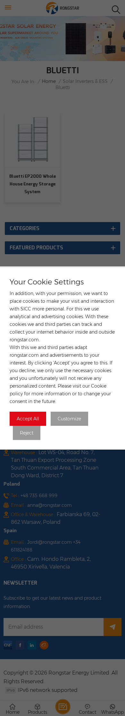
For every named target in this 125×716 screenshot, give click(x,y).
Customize (69, 419)
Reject (26, 433)
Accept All (28, 419)
